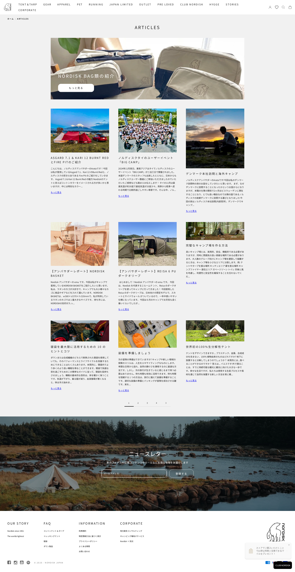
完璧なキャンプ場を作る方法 (207, 245)
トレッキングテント (52, 536)
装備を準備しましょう (134, 353)
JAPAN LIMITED (121, 4)
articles (22, 18)
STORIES (232, 4)
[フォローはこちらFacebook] (9, 562)
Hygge (214, 4)
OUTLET (145, 4)
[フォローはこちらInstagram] (16, 562)
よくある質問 (84, 546)
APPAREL (64, 4)
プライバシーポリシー (88, 541)
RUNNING (96, 4)
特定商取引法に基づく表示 (90, 536)
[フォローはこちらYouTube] (22, 562)
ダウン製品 (48, 546)
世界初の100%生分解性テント (208, 347)
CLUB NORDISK (191, 4)
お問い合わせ (84, 551)
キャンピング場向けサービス (132, 536)
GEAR (47, 4)
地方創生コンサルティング (131, 531)
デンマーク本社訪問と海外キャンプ (212, 174)
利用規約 (82, 531)
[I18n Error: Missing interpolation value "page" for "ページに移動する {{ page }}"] (166, 403)
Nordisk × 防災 (126, 541)
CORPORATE (27, 10)
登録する (181, 473)
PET (80, 4)
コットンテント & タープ (54, 531)
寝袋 (45, 541)
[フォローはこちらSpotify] (28, 562)
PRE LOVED (165, 4)
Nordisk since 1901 (15, 531)
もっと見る (76, 88)
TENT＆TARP (27, 4)
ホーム (10, 18)
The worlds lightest (15, 536)
